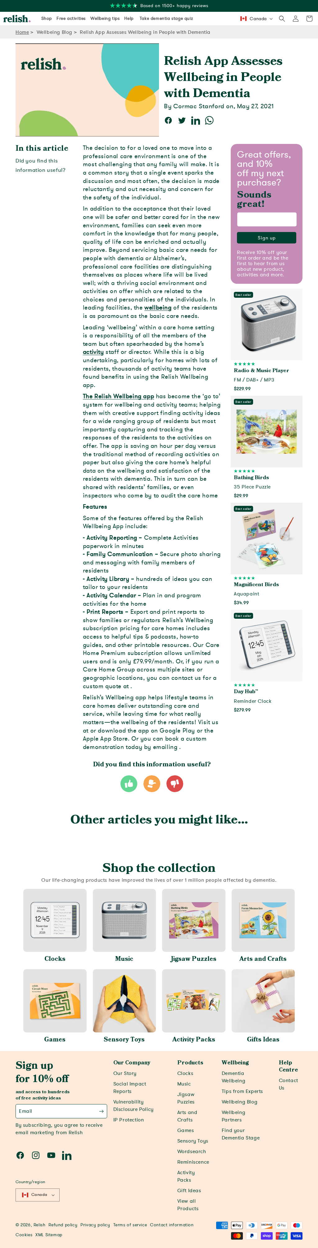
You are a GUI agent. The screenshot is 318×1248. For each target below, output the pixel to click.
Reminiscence (193, 1162)
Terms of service (130, 1225)
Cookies (24, 1235)
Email (25, 1111)
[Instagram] (35, 1155)
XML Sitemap (48, 1235)
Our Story (125, 1073)
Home (22, 32)
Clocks (55, 959)
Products (190, 1063)
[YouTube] (51, 1155)
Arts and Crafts (263, 959)
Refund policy (62, 1225)
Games (55, 1039)
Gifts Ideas (263, 1039)
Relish (40, 1225)
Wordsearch (191, 1151)
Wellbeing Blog (54, 32)
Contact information (171, 1225)
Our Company (131, 1063)
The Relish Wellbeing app (118, 396)
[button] (282, 18)
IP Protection (128, 1120)
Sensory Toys (124, 1039)
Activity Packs (193, 1039)
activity (93, 352)
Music (124, 959)
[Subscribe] (101, 1111)
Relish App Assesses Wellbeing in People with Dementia (145, 32)
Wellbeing (235, 1063)
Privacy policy (95, 1225)
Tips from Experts (242, 1091)
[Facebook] (20, 1155)
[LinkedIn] (66, 1155)
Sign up (267, 238)
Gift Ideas (189, 1190)
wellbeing (157, 308)
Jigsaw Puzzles (193, 959)
